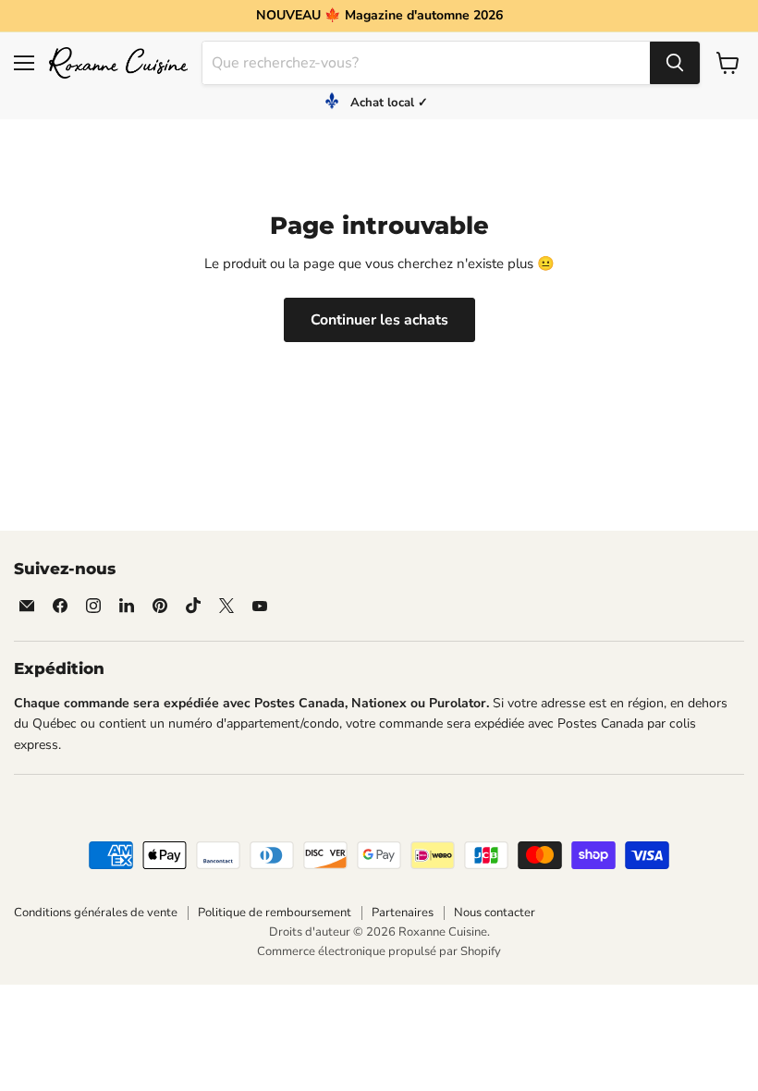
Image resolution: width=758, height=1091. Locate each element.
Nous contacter (494, 912)
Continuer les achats (379, 320)
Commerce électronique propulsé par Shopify (379, 951)
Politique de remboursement (274, 912)
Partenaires (403, 912)
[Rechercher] (675, 63)
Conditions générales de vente (95, 912)
